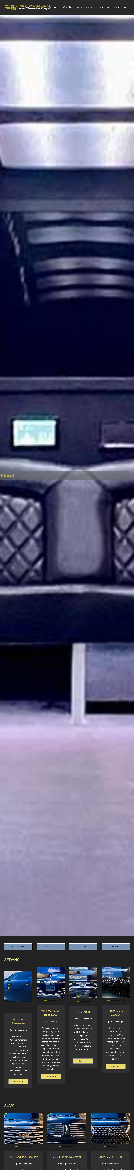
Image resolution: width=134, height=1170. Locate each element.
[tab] (45, 1000)
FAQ (79, 7)
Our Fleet (39, 7)
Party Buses (18, 946)
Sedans (116, 946)
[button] (9, 984)
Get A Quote (103, 7)
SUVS (83, 946)
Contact (89, 7)
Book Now (18, 1081)
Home (27, 7)
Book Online (66, 7)
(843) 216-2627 (121, 7)
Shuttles (50, 946)
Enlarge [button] (18, 973)
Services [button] (52, 7)
